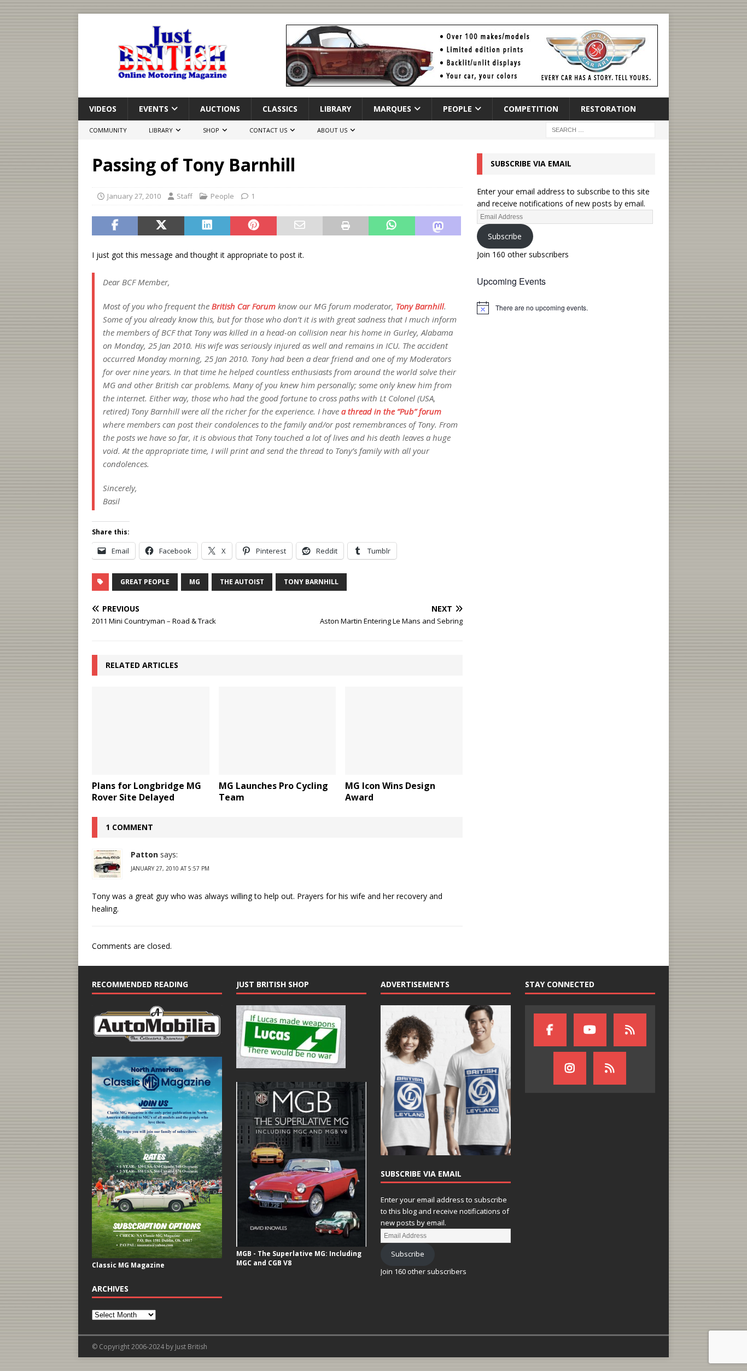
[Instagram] (569, 1068)
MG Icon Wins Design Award (390, 791)
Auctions (220, 108)
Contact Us (268, 130)
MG (194, 581)
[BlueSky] (630, 1029)
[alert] (566, 307)
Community (108, 130)
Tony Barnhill (420, 306)
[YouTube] (590, 1029)
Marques (392, 108)
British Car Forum (244, 306)
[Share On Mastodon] (438, 226)
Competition (531, 108)
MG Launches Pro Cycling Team (273, 791)
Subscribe (505, 236)
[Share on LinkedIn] (207, 226)
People (457, 108)
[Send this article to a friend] (300, 226)
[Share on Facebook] (115, 226)
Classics (279, 108)
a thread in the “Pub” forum (391, 411)
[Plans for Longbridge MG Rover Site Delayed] (150, 731)
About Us (332, 130)
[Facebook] (550, 1029)
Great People (145, 581)
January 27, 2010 (134, 196)
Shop (211, 130)
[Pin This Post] (253, 226)
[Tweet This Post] (161, 226)
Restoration (608, 108)
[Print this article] (346, 226)
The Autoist (242, 581)
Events (153, 108)
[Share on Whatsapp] (392, 226)
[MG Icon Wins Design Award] (404, 731)
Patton (144, 854)
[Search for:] (600, 129)
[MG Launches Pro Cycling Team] (277, 731)
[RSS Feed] (609, 1068)
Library (335, 108)
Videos (102, 108)
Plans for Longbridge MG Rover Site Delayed (146, 791)
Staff (184, 196)
